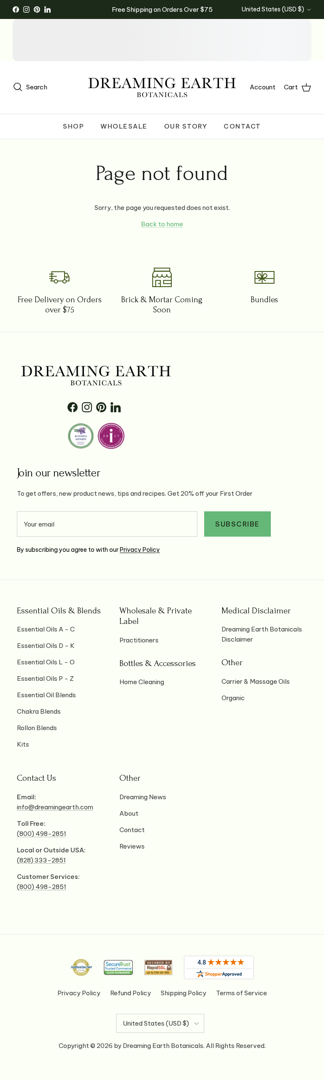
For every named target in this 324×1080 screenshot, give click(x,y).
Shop (73, 126)
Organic (233, 698)
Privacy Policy (140, 549)
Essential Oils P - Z (45, 678)
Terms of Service (241, 993)
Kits (23, 744)
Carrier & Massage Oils (255, 681)
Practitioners (139, 640)
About (128, 813)
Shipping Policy (183, 993)
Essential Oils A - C (46, 629)
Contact (242, 126)
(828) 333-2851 (41, 860)
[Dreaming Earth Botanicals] (162, 87)
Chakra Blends (39, 711)
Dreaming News (142, 797)
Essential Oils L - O (46, 662)
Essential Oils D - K (46, 646)
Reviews (132, 846)
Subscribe (237, 524)
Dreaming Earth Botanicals (163, 1046)
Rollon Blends (37, 728)
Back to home (162, 224)
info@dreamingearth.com (55, 807)
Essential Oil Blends (46, 695)
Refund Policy (130, 993)
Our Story (186, 126)
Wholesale (124, 126)
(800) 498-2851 (41, 834)
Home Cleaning (141, 682)
